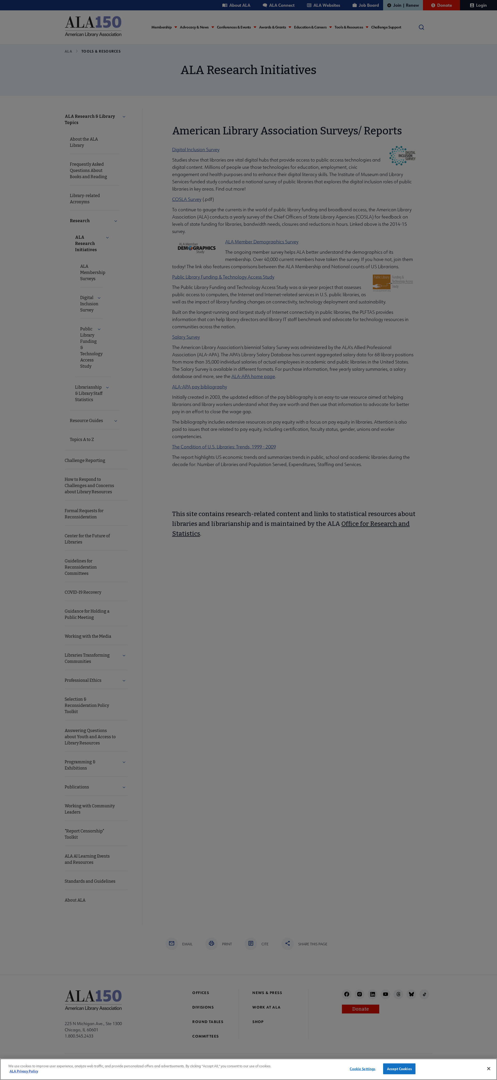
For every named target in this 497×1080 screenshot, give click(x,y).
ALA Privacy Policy (24, 1071)
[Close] (488, 1068)
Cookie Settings (362, 1069)
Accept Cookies (399, 1069)
